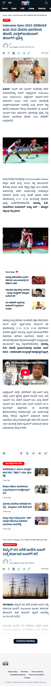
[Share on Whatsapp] (18, 53)
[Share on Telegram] (23, 53)
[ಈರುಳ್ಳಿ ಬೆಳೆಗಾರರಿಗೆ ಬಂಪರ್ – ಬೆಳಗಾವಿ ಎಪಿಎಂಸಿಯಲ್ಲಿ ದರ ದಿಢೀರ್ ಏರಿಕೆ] (38, 280)
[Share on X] (13, 53)
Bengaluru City (19, 540)
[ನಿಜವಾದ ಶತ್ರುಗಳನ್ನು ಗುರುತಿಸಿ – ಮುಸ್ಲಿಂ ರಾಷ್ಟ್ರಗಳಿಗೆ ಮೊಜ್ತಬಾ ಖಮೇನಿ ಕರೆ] (38, 293)
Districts (10, 540)
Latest (10, 15)
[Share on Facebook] (8, 53)
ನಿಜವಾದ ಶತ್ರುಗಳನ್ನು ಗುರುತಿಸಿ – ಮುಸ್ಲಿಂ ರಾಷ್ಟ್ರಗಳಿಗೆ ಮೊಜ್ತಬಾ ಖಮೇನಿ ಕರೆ (18, 293)
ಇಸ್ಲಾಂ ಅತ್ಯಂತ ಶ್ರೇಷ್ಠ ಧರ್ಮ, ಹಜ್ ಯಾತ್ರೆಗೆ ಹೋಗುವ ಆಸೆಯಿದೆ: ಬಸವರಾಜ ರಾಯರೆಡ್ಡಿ (17, 521)
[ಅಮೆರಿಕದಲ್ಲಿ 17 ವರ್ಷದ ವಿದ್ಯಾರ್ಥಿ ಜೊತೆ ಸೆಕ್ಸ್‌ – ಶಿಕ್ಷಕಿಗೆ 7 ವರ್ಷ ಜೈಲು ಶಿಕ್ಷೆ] (41, 472)
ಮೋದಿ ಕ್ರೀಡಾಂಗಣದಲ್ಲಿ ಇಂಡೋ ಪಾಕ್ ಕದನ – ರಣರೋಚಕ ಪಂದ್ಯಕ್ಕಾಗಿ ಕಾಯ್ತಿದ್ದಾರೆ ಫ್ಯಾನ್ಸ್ (25, 350)
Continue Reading (25, 641)
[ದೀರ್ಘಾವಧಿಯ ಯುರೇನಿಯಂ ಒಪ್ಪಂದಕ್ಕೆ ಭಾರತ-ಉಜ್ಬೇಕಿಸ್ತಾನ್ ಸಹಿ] (41, 489)
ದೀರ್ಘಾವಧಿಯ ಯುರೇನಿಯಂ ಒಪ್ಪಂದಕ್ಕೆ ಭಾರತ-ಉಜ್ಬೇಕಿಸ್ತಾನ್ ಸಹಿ (16, 490)
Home (5, 15)
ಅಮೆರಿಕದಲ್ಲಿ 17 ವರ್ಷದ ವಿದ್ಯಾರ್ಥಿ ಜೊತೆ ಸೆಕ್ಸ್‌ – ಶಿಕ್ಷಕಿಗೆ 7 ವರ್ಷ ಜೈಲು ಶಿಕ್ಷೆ (17, 473)
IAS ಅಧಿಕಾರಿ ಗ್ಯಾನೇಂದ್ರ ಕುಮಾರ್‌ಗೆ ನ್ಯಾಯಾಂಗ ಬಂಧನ (15, 306)
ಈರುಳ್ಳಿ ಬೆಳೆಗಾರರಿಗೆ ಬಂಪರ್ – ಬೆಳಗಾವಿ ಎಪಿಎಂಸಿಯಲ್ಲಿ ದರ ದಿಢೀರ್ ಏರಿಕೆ (18, 280)
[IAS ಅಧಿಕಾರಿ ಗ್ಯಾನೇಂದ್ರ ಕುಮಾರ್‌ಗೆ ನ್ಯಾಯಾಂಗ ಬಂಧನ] (38, 305)
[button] (5, 3)
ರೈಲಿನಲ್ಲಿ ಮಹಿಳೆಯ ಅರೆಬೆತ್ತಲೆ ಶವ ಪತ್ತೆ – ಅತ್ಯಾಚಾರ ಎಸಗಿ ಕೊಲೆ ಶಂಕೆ (17, 505)
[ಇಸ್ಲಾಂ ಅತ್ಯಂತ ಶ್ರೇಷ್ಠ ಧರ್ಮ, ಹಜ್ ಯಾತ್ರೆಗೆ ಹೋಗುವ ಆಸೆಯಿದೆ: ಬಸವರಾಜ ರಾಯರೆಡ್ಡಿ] (41, 521)
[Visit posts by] (5, 46)
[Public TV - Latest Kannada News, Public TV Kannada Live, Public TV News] (25, 3)
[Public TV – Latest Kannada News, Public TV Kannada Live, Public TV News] (5, 663)
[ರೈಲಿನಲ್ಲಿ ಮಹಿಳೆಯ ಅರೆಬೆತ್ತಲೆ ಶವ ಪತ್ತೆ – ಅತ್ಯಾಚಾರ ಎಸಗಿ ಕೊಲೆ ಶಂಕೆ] (41, 507)
